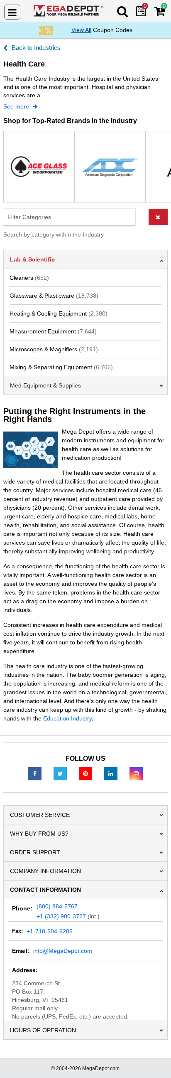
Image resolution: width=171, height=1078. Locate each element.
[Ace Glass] (39, 166)
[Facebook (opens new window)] (35, 773)
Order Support (35, 852)
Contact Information (45, 889)
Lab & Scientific (32, 259)
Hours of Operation (43, 1030)
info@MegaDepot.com (62, 950)
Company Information (45, 871)
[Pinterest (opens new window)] (85, 773)
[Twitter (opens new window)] (60, 773)
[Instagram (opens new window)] (136, 773)
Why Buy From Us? (39, 833)
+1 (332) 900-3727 (61, 916)
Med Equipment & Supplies (45, 385)
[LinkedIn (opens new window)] (110, 773)
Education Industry (67, 718)
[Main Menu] (12, 12)
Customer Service (40, 815)
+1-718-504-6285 (50, 931)
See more (16, 106)
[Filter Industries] (85, 217)
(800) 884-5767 (57, 906)
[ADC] (110, 166)
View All (81, 30)
